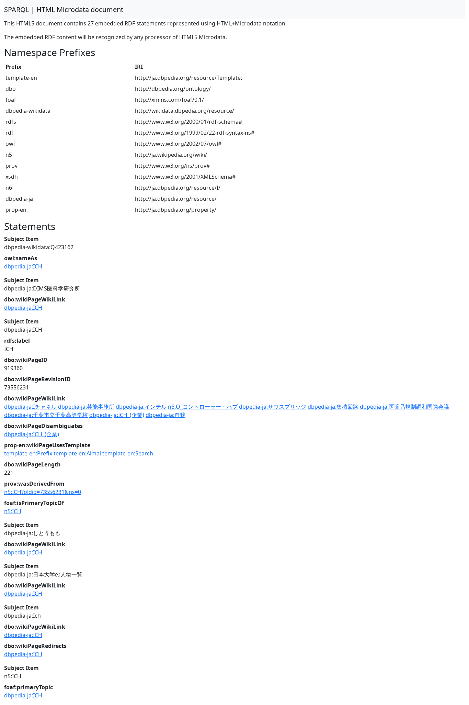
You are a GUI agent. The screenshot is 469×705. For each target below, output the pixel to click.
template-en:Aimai (77, 453)
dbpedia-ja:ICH (23, 266)
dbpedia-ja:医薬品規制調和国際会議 (404, 406)
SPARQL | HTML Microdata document (63, 9)
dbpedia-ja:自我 (165, 415)
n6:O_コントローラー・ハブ (203, 406)
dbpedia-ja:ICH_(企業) (116, 415)
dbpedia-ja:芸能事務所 (86, 406)
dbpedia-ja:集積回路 (333, 406)
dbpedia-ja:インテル (141, 406)
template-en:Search (127, 453)
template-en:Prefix (28, 453)
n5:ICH (12, 511)
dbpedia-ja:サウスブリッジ (272, 406)
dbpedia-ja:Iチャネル (30, 406)
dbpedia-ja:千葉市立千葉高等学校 (46, 415)
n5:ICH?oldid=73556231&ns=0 (42, 492)
